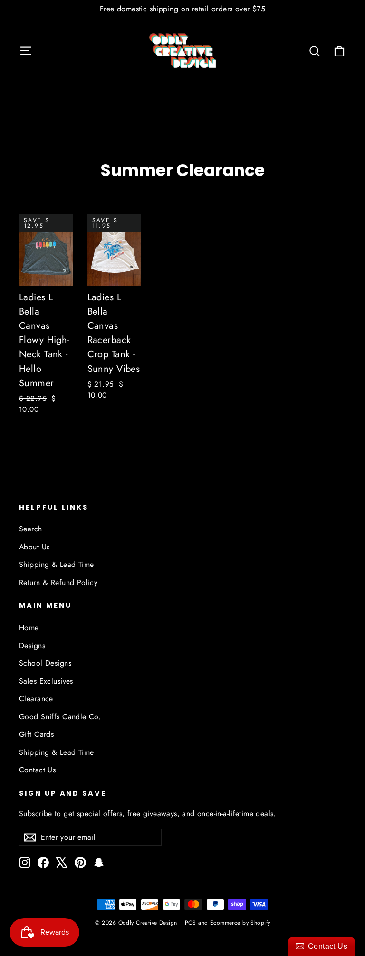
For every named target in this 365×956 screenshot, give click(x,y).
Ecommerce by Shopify (240, 923)
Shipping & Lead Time (56, 564)
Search (30, 528)
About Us (34, 546)
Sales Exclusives (46, 681)
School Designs (45, 663)
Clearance (36, 698)
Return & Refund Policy (58, 582)
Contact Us (37, 769)
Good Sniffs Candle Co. (60, 716)
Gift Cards (36, 734)
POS (190, 923)
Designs (32, 645)
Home (29, 627)
